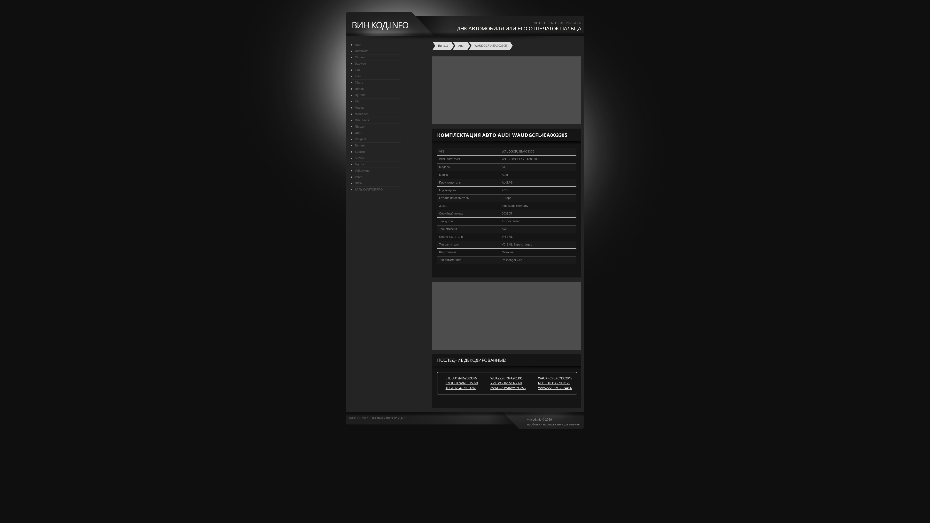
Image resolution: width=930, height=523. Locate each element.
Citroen (360, 57)
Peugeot (360, 139)
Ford (358, 76)
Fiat (357, 70)
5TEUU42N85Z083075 (461, 378)
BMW (358, 183)
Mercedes (362, 114)
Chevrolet (361, 51)
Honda (359, 89)
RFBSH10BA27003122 (554, 383)
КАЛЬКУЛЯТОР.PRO (369, 189)
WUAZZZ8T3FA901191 (506, 378)
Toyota (359, 164)
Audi (358, 44)
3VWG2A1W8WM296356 (508, 388)
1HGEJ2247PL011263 (461, 388)
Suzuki (359, 158)
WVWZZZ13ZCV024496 (555, 388)
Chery (359, 82)
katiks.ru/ (358, 418)
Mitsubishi (362, 120)
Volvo (358, 177)
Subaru (360, 152)
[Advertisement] (506, 90)
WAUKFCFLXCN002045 (555, 378)
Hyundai (360, 95)
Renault (360, 145)
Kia (357, 101)
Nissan (359, 126)
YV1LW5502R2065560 (506, 383)
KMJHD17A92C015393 (462, 383)
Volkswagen (363, 170)
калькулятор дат (388, 418)
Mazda (359, 107)
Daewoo (360, 63)
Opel (358, 133)
